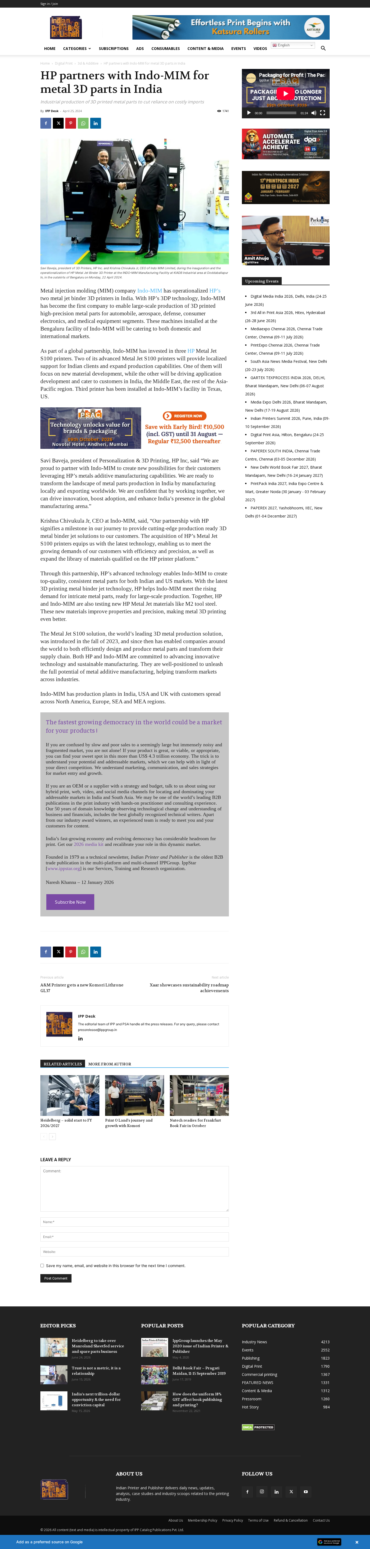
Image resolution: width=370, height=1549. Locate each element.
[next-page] (52, 1136)
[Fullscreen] (322, 113)
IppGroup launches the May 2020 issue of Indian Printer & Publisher (200, 1346)
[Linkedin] (95, 123)
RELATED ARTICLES (63, 1064)
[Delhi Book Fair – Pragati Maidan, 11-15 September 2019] (154, 1374)
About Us (175, 1520)
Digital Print (64, 63)
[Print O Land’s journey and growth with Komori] (134, 1095)
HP (190, 351)
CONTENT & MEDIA (205, 48)
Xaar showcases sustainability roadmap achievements (189, 987)
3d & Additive (88, 63)
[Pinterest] (70, 123)
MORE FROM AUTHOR (109, 1064)
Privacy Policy (232, 1520)
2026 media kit (88, 844)
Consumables (165, 48)
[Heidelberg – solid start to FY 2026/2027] (69, 1095)
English (283, 45)
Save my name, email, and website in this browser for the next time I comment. (116, 1265)
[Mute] (314, 113)
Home (50, 48)
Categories (75, 48)
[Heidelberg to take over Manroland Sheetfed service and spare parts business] (53, 1347)
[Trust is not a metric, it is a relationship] (53, 1374)
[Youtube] (305, 1492)
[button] (323, 49)
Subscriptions (114, 48)
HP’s (214, 290)
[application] (286, 93)
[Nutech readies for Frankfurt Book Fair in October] (199, 1095)
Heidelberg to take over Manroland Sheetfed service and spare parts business (98, 1346)
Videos (260, 48)
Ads (140, 48)
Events (238, 48)
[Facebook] (45, 123)
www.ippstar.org (63, 868)
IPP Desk (52, 111)
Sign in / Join (49, 4)
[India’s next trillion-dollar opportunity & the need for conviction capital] (53, 1400)
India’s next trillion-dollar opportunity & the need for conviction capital (96, 1399)
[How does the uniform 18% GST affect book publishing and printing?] (154, 1400)
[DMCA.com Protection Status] (258, 1429)
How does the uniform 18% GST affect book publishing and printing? (197, 1399)
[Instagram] (262, 1491)
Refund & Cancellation (291, 1520)
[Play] (249, 113)
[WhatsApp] (83, 123)
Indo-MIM (149, 290)
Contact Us (321, 1520)
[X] (58, 123)
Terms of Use (258, 1520)
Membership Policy (202, 1520)
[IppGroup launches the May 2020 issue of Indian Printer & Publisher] (154, 1347)
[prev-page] (43, 1136)
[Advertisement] (286, 570)
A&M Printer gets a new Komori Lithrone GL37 (82, 987)
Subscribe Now (70, 902)
